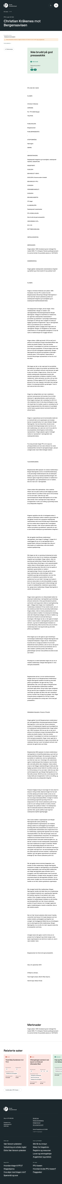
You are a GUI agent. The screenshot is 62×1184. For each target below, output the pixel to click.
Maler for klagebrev (41, 1147)
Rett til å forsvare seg (35, 1077)
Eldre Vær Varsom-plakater (15, 1150)
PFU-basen (6, 11)
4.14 (47, 1071)
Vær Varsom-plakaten (13, 1144)
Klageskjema (9, 1169)
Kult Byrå (39, 1131)
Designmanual (36, 1122)
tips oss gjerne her (40, 39)
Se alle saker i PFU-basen (12, 1090)
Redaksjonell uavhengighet (9, 36)
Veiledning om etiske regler (15, 1147)
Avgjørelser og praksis (42, 1157)
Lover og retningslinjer (42, 1153)
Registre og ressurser (42, 1150)
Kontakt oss (36, 1118)
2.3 (35, 69)
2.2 (32, 69)
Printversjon (9, 49)
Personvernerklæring (38, 1120)
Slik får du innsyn (40, 1144)
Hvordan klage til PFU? (13, 1165)
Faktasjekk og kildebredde (36, 1075)
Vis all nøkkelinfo (7, 43)
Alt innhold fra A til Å (38, 1125)
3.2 (44, 1071)
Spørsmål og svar (11, 1175)
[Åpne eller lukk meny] (56, 5)
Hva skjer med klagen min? (15, 1172)
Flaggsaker (37, 1172)
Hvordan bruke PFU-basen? (44, 1169)
